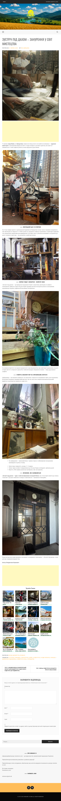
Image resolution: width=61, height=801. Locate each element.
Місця (10, 655)
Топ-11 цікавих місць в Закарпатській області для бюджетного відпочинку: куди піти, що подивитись (15, 669)
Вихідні (17, 657)
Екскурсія (25, 657)
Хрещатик (31, 659)
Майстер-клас (22, 659)
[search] (57, 32)
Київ (30, 657)
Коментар (7, 687)
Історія (11, 657)
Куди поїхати (45, 657)
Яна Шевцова (25, 48)
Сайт (5, 719)
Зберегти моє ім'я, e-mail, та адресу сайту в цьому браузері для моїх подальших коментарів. (30, 726)
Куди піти (37, 657)
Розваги (22, 655)
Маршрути (16, 655)
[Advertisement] (30, 131)
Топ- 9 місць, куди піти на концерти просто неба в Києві (46, 669)
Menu (4, 1)
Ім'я (5, 708)
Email (6, 713)
